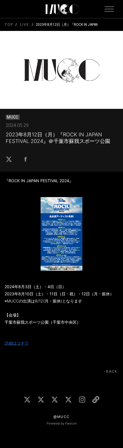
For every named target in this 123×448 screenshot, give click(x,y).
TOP (9, 24)
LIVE (24, 24)
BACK (111, 371)
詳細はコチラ (17, 343)
